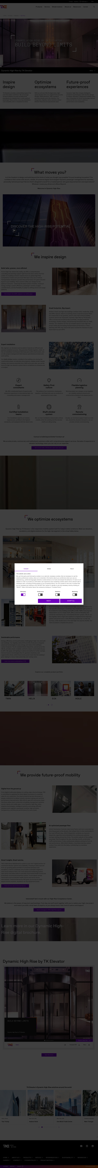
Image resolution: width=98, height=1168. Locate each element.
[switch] (40, 594)
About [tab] (72, 569)
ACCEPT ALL (71, 601)
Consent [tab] (26, 569)
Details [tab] (49, 569)
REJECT (49, 601)
